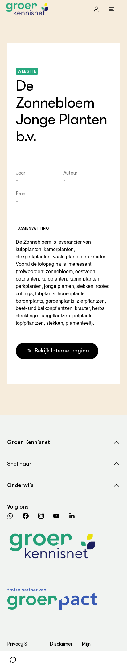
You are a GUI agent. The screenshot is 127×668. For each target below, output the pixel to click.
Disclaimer (61, 644)
